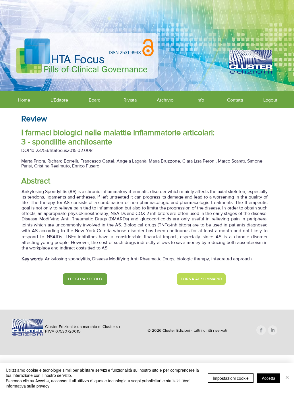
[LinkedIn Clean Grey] (272, 330)
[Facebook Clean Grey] (261, 330)
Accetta (268, 378)
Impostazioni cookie (231, 378)
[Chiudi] (287, 377)
